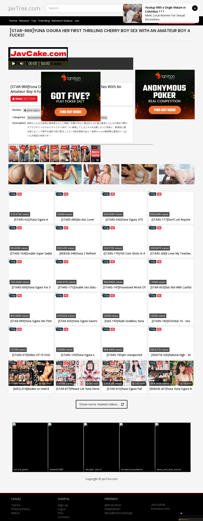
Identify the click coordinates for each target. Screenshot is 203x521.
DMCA (15, 513)
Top (33, 21)
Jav (77, 21)
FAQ (60, 513)
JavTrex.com (24, 8)
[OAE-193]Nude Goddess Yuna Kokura (124, 323)
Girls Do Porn (113, 505)
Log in (62, 509)
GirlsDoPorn (112, 509)
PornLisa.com (160, 509)
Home (13, 21)
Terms (15, 505)
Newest (24, 21)
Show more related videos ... (100, 404)
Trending (44, 21)
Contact (64, 517)
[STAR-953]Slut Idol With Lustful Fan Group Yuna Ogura (170, 289)
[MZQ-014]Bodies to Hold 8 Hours (31, 391)
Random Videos (62, 21)
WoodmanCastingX (118, 513)
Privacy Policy (20, 509)
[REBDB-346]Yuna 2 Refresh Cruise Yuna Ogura (77, 255)
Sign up (63, 505)
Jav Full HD (158, 505)
